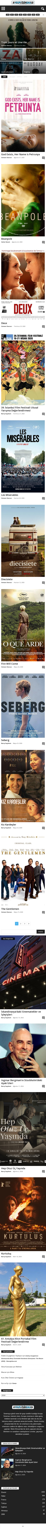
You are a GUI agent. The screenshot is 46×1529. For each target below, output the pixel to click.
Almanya (4, 1511)
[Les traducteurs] (11, 69)
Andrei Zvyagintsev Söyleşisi (11, 1356)
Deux (4, 323)
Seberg (5, 740)
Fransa (3, 1500)
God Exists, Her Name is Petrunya (20, 154)
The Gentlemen (10, 909)
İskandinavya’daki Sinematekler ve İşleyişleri (21, 1013)
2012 (16, 14)
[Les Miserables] (23, 456)
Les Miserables (9, 495)
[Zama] (11, 57)
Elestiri (3, 1492)
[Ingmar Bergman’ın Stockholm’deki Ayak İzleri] (23, 1051)
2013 (20, 14)
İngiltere (4, 1507)
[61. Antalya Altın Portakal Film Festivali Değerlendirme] (23, 1299)
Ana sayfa (12, 77)
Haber (3, 1496)
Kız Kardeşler (8, 824)
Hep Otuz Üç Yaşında (13, 1168)
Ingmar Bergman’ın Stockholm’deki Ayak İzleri (21, 1082)
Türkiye (4, 1503)
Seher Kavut (5, 242)
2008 (3, 1514)
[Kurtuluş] (23, 1214)
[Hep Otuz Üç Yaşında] (23, 1129)
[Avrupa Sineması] (23, 2)
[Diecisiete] (23, 541)
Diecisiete (7, 579)
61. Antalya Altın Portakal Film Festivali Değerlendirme (18, 1340)
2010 (8, 14)
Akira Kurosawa (6, 1367)
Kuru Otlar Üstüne (7, 1378)
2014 (29, 14)
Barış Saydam (6, 414)
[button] (42, 8)
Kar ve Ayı (5, 1383)
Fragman (20, 1378)
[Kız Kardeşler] (23, 786)
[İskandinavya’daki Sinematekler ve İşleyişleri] (23, 972)
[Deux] (23, 285)
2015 (33, 14)
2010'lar (19, 77)
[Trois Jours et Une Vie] (23, 32)
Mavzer (4, 1372)
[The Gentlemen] (23, 870)
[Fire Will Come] (23, 625)
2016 (38, 14)
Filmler (14, 1383)
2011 (12, 14)
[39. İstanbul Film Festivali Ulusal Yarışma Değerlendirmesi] (23, 369)
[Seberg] (23, 706)
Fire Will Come (9, 663)
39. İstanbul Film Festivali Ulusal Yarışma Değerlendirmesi (19, 409)
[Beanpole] (23, 200)
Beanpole (6, 238)
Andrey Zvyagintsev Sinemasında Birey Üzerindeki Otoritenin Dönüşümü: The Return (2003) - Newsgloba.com (22, 1358)
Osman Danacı (6, 45)
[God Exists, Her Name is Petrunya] (23, 116)
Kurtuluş (6, 1253)
